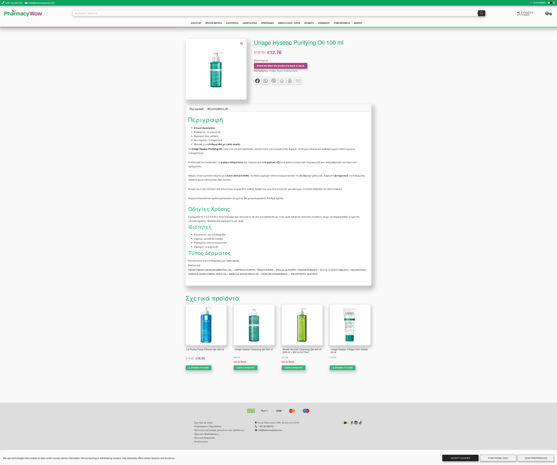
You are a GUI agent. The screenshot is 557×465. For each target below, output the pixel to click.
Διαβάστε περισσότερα (246, 368)
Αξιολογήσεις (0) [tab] (217, 108)
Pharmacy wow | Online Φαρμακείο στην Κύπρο (23, 13)
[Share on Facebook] (257, 80)
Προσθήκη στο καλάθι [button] (200, 368)
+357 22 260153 (13, 2)
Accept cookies (460, 457)
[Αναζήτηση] (481, 13)
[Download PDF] (289, 80)
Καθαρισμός (291, 70)
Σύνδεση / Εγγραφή (526, 13)
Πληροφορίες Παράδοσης (207, 426)
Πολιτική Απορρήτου (204, 437)
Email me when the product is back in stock (280, 65)
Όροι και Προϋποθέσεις (206, 433)
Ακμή (280, 70)
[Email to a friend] (298, 80)
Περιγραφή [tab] (197, 108)
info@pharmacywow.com (42, 2)
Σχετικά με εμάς (203, 422)
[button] (241, 43)
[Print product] (281, 80)
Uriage (272, 70)
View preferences (536, 457)
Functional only (498, 457)
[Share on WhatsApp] (265, 80)
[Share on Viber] (273, 80)
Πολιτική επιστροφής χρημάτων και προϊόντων (219, 430)
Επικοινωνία (201, 441)
